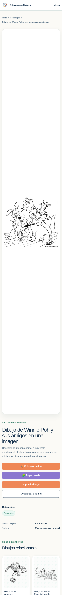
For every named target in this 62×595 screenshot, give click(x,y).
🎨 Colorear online (31, 466)
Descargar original (31, 493)
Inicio (4, 18)
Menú (57, 5)
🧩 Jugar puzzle (31, 475)
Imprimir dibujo (31, 484)
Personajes (15, 18)
